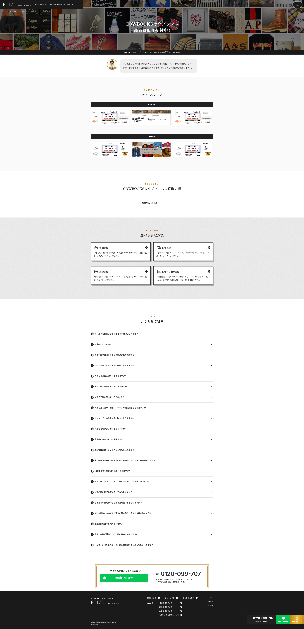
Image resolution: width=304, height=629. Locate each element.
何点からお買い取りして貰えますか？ (111, 376)
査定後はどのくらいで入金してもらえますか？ (114, 449)
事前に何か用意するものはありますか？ (112, 386)
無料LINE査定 (124, 578)
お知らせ (210, 602)
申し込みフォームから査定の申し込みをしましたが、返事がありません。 (126, 460)
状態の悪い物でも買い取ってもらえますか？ (113, 492)
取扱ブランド (153, 598)
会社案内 (210, 606)
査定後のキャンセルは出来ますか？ (110, 439)
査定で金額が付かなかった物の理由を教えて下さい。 (117, 534)
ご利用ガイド (171, 598)
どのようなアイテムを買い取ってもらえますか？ (115, 365)
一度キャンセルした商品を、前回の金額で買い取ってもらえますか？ (124, 544)
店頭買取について (170, 607)
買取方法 (150, 603)
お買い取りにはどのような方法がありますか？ (114, 354)
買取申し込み (297, 619)
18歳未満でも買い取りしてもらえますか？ (113, 470)
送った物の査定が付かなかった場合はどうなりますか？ (118, 502)
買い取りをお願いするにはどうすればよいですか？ (116, 333)
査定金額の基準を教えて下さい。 (109, 523)
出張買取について (170, 611)
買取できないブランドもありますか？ (111, 428)
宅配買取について (170, 603)
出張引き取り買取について (170, 615)
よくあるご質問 (190, 598)
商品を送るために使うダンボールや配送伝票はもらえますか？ (121, 407)
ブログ (209, 598)
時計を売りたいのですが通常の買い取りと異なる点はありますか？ (123, 513)
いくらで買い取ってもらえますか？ (110, 397)
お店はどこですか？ (103, 344)
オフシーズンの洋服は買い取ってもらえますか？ (115, 418)
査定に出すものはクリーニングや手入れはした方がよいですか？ (122, 481)
